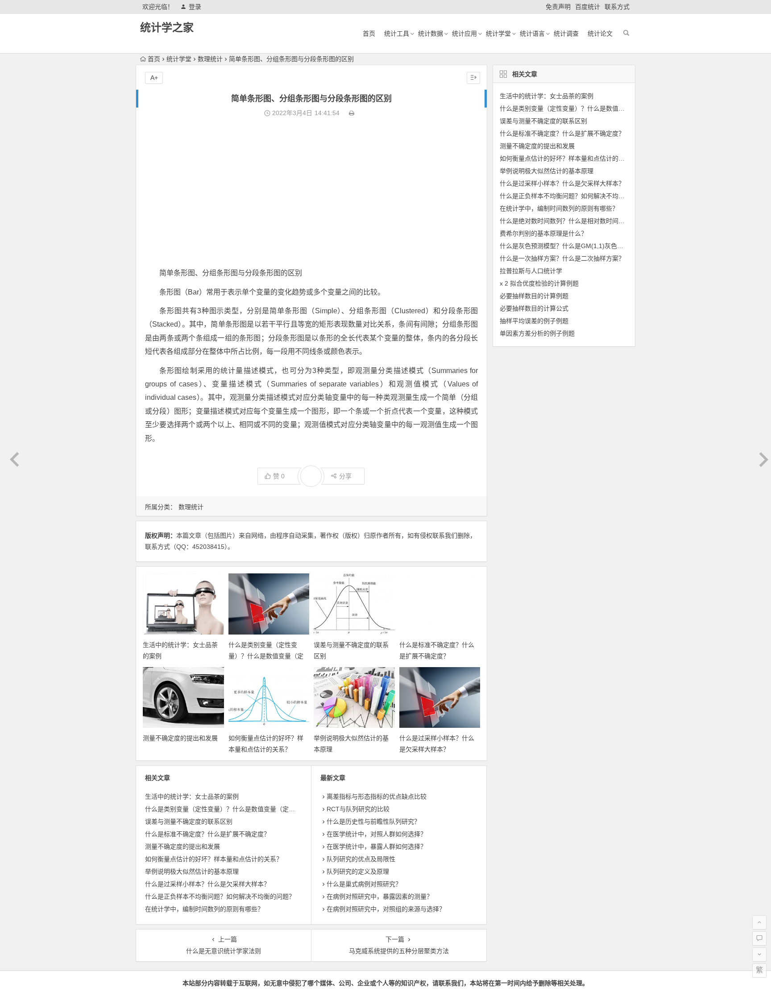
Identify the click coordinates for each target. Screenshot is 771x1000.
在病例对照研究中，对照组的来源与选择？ (386, 909)
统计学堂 (498, 33)
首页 (369, 33)
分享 (345, 476)
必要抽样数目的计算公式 (534, 308)
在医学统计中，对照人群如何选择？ (377, 834)
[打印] (351, 112)
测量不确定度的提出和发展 (180, 738)
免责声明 (558, 6)
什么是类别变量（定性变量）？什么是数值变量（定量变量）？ (265, 656)
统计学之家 (167, 27)
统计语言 (532, 33)
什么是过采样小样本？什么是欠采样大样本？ (207, 884)
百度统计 (587, 6)
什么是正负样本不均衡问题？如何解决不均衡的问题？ (220, 896)
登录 (195, 6)
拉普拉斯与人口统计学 (531, 270)
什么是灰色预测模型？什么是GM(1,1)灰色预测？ (568, 245)
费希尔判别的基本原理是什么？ (543, 233)
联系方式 (617, 6)
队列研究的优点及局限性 (361, 859)
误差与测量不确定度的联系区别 (188, 821)
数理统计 (210, 58)
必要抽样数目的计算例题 (534, 295)
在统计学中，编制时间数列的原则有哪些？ (204, 909)
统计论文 (600, 33)
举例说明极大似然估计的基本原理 (192, 871)
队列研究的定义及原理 (358, 871)
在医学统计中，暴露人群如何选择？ (377, 846)
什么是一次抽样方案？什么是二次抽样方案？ (562, 258)
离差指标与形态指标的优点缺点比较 (377, 796)
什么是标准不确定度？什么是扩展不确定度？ (207, 834)
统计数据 (430, 33)
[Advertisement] (311, 192)
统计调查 (566, 33)
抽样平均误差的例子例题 (534, 320)
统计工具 (396, 33)
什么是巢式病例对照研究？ (364, 884)
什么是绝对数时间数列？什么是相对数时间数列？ (568, 220)
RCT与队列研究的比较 (358, 809)
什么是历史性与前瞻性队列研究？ (373, 821)
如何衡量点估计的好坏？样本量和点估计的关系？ (213, 859)
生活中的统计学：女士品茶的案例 (192, 796)
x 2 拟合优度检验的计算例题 (539, 283)
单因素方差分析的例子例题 (537, 333)
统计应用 (464, 33)
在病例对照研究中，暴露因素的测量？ (380, 896)
